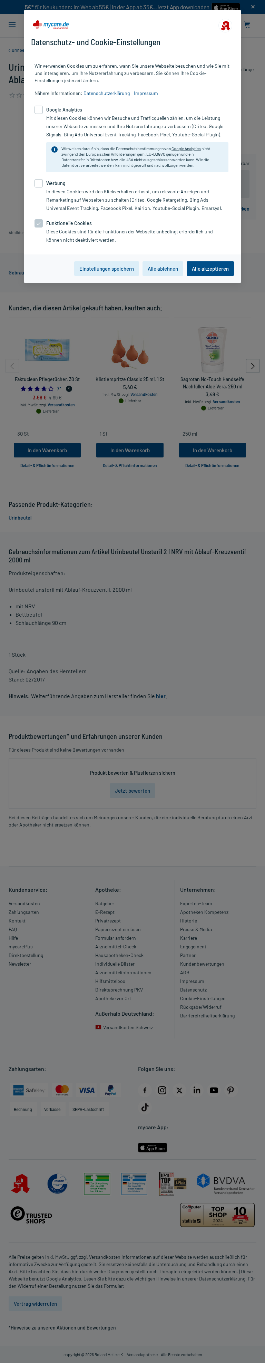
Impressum (146, 93)
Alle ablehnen (163, 268)
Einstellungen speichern (106, 268)
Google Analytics (186, 148)
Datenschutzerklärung (107, 93)
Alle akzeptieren (210, 268)
